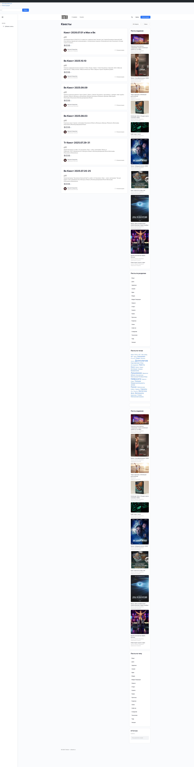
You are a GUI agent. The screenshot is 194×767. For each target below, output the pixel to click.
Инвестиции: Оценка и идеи (138, 262)
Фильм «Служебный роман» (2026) (140, 78)
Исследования (134, 365)
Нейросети (136, 379)
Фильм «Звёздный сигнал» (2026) (139, 166)
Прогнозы (134, 317)
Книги (137, 367)
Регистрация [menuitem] (6, 5)
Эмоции (134, 342)
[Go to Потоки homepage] (64, 17)
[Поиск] (131, 17)
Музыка (133, 375)
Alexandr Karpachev (72, 49)
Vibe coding (144, 354)
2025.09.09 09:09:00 (72, 106)
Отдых (133, 306)
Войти (137, 17)
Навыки (133, 303)
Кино (133, 367)
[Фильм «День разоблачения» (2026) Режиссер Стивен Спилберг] (140, 208)
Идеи (133, 292)
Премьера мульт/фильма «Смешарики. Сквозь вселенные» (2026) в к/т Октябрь (139, 47)
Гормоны (132, 361)
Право (133, 313)
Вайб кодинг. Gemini (136, 134)
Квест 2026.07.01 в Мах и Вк (79, 32)
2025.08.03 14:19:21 (72, 132)
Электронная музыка (137, 396)
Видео (138, 358)
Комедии (140, 369)
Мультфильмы (139, 375)
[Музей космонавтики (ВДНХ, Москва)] (140, 242)
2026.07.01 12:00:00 (72, 51)
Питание (138, 381)
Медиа (133, 295)
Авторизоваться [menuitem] (7, 3)
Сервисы (137, 389)
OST (139, 354)
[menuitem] (98, 10)
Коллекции (134, 369)
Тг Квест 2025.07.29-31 (77, 142)
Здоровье (134, 285)
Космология (135, 370)
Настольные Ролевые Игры (139, 376)
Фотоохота (139, 393)
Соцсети (135, 391)
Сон (132, 391)
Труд (133, 338)
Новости (144, 379)
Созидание (134, 331)
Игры (141, 363)
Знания (133, 288)
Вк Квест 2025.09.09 (75, 87)
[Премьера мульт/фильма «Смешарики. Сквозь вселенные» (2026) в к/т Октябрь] (140, 39)
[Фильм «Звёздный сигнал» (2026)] (140, 151)
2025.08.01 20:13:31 (72, 161)
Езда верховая (135, 363)
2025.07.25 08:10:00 (72, 189)
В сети (133, 733)
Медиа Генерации (136, 299)
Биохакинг (141, 356)
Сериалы (143, 389)
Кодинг (141, 367)
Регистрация (145, 17)
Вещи (133, 278)
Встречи (143, 358)
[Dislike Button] (66, 37)
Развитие (134, 320)
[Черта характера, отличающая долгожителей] (140, 88)
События (134, 328)
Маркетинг (145, 373)
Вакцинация (133, 358)
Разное (134, 387)
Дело (133, 281)
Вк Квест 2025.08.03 (75, 116)
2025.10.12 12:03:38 (72, 77)
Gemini (136, 354)
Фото (132, 393)
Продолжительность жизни (138, 384)
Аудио (135, 356)
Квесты (142, 365)
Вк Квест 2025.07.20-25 (77, 171)
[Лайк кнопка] (64, 37)
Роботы (133, 389)
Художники (134, 395)
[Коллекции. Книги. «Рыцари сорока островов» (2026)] (140, 107)
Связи (133, 324)
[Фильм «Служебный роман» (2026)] (140, 65)
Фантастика (143, 391)
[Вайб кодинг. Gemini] (140, 127)
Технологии (134, 335)
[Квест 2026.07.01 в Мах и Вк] (140, 180)
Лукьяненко (136, 373)
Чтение (139, 395)
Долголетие (141, 360)
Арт (132, 356)
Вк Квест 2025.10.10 (75, 60)
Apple (132, 354)
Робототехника (141, 387)
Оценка (133, 310)
